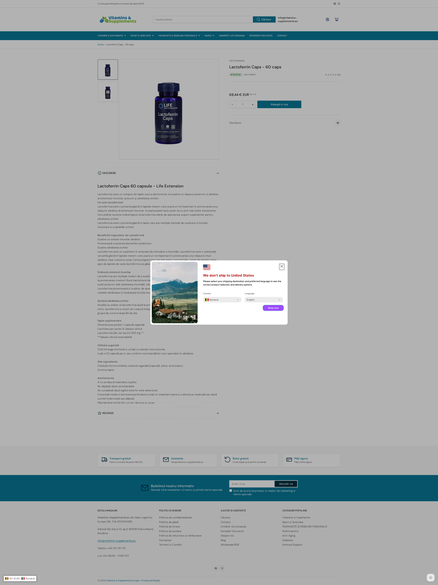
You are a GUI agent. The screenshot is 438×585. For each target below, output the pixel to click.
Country (207, 293)
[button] (20, 578)
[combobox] (211, 299)
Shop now (273, 308)
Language (249, 293)
